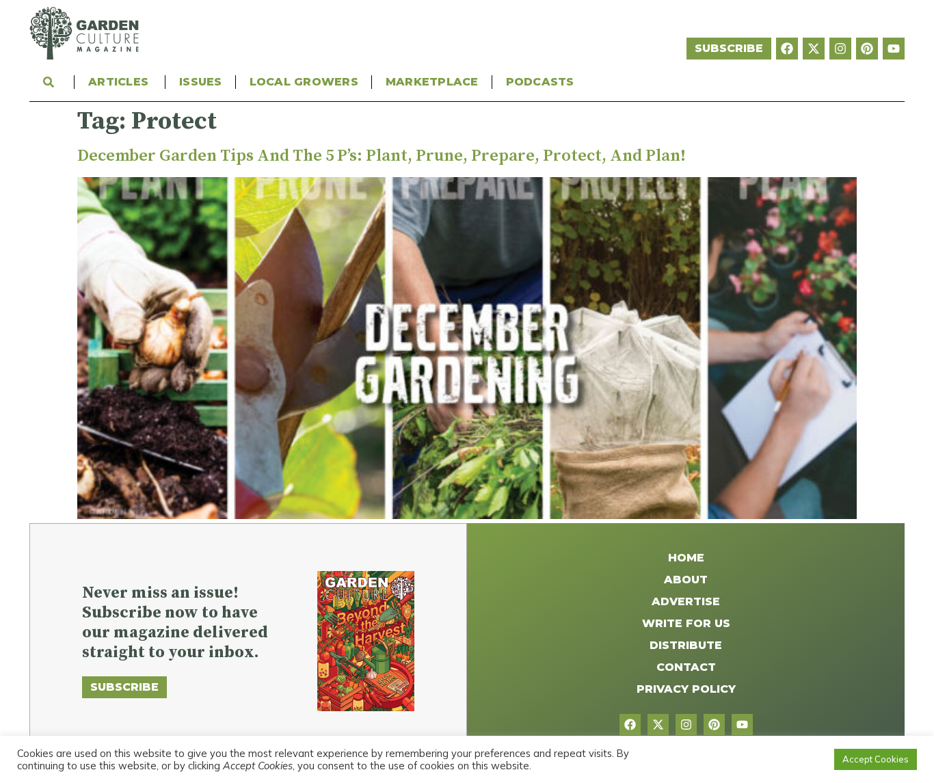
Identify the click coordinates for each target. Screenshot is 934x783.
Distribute (686, 645)
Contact (686, 667)
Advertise (686, 601)
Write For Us (686, 623)
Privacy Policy (686, 688)
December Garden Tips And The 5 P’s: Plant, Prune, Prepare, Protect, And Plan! (381, 156)
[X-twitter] (814, 48)
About (686, 579)
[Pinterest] (867, 48)
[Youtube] (894, 48)
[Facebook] (787, 48)
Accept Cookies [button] (875, 759)
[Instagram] (840, 48)
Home (686, 557)
